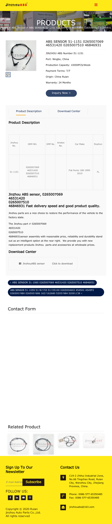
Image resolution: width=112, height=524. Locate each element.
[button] (35, 62)
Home (4, 28)
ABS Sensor (18, 28)
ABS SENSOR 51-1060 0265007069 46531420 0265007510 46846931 (53, 283)
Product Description (29, 111)
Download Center (69, 111)
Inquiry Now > (61, 93)
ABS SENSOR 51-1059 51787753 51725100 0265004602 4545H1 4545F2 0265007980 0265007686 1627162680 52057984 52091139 (52, 292)
